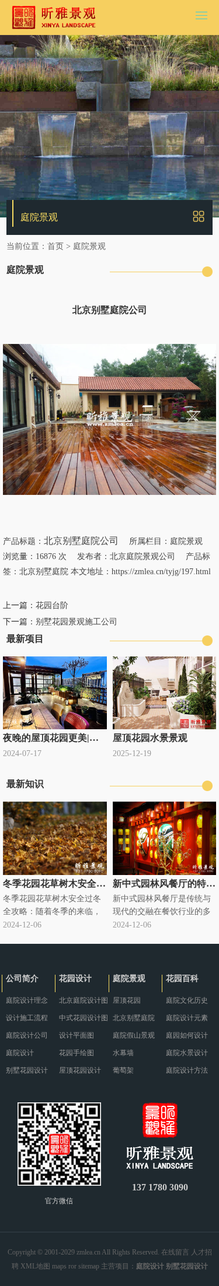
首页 (55, 246)
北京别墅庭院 (43, 571)
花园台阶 (52, 605)
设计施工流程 (27, 1018)
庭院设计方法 (187, 1070)
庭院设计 (20, 1053)
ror (72, 1266)
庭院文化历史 (187, 1000)
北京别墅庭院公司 (81, 541)
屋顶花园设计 (80, 1070)
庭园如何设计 (187, 1035)
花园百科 (182, 978)
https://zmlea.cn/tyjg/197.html (161, 571)
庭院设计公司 (27, 1035)
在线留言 (175, 1252)
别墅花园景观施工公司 (76, 621)
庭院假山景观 (134, 1035)
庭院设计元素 (187, 1018)
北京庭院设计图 (83, 1000)
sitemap (88, 1266)
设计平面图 (76, 1035)
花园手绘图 (76, 1053)
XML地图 (35, 1266)
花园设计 (75, 978)
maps (59, 1266)
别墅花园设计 (27, 1070)
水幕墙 (123, 1053)
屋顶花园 (127, 1000)
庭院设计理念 (27, 1000)
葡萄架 (123, 1070)
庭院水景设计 (187, 1053)
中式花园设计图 (83, 1018)
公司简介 (22, 978)
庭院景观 (89, 246)
